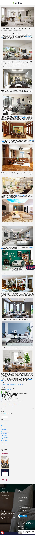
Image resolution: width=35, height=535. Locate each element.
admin (5, 30)
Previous (3, 408)
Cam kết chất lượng (4, 492)
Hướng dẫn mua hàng (5, 494)
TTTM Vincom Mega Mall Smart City (23, 499)
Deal (2, 425)
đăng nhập (5, 413)
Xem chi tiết (5, 475)
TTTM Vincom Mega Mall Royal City (22, 497)
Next (32, 408)
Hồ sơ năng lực (4, 489)
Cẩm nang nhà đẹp (18, 30)
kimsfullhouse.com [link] (8, 389)
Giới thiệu (3, 488)
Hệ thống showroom (4, 433)
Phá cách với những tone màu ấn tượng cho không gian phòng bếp (13, 384)
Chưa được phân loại (4, 423)
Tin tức (2, 442)
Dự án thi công (3, 429)
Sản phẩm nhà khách (4, 440)
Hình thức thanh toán (5, 495)
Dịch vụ (2, 427)
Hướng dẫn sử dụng (4, 435)
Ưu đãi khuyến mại (4, 444)
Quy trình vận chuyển (5, 497)
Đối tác (2, 431)
